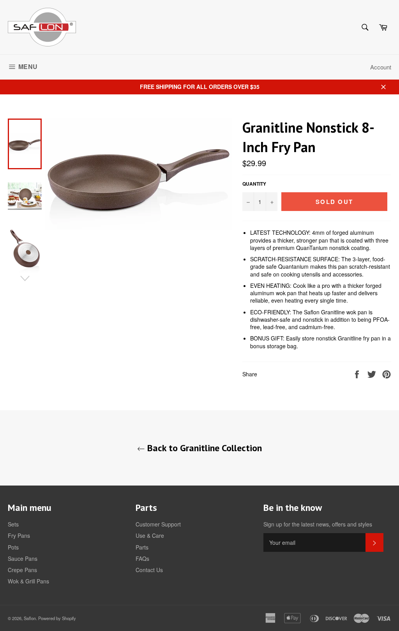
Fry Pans (19, 535)
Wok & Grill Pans (28, 581)
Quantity (254, 184)
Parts (142, 547)
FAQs (142, 558)
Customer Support (158, 524)
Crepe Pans (22, 570)
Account (380, 67)
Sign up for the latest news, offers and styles (317, 524)
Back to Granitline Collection (203, 448)
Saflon (30, 618)
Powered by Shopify (57, 618)
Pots (13, 547)
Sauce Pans (22, 558)
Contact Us (149, 570)
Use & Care (150, 535)
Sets (13, 524)
